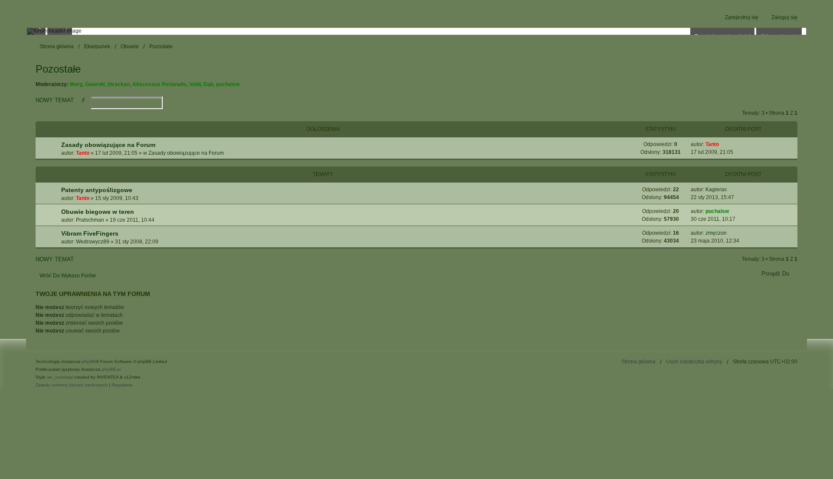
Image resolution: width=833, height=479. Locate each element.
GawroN (95, 84)
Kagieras (716, 189)
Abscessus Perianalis (159, 84)
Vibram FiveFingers (89, 233)
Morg (76, 84)
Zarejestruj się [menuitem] (741, 17)
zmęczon (716, 233)
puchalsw (227, 84)
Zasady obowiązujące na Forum (108, 144)
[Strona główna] (416, 31)
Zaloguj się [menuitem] (784, 17)
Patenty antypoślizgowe (96, 189)
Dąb (208, 84)
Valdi (195, 84)
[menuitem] (72, 385)
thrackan (119, 84)
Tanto (82, 153)
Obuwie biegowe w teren (97, 211)
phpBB (89, 361)
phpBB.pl (111, 369)
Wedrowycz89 (92, 242)
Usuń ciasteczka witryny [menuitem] (694, 362)
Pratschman (90, 220)
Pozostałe (58, 69)
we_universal (60, 377)
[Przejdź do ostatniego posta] (722, 144)
